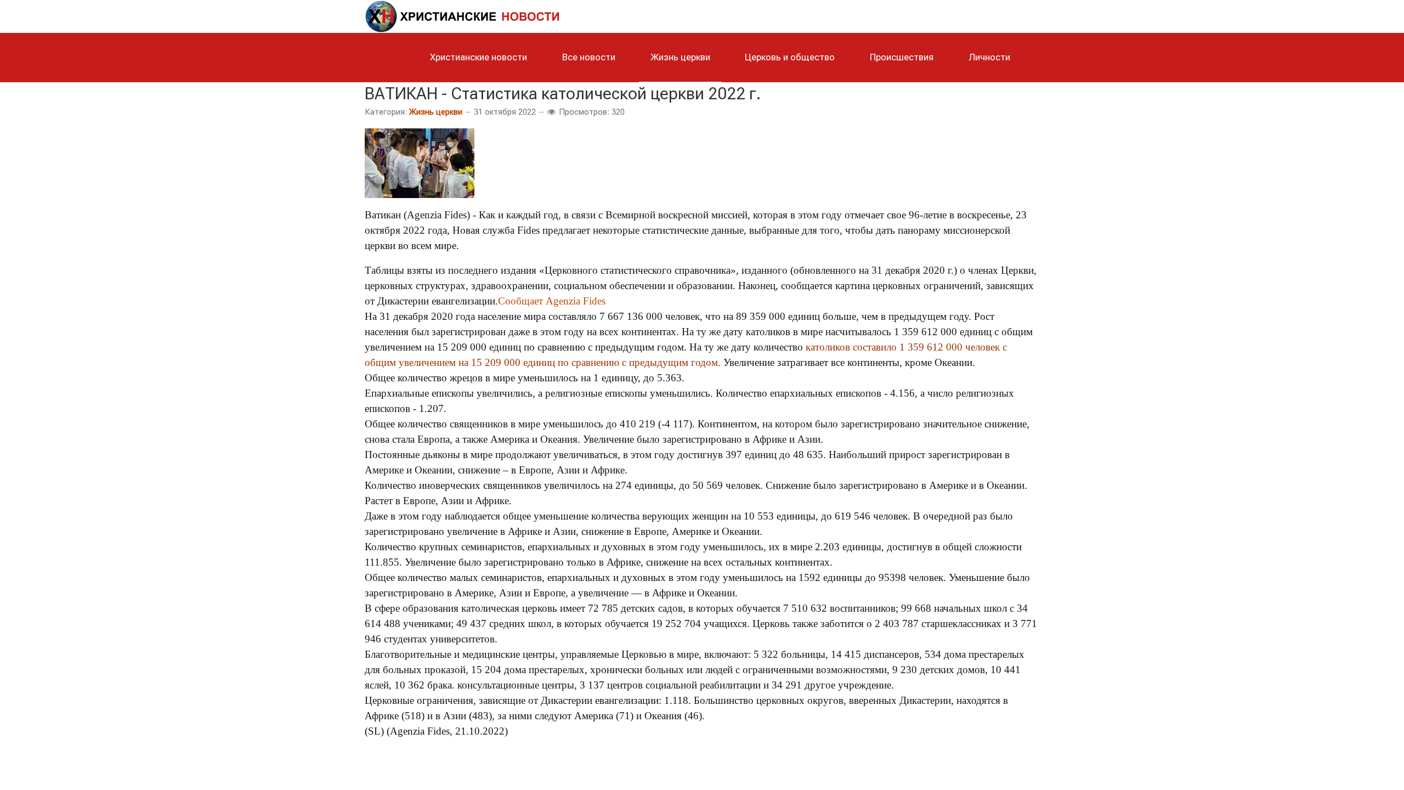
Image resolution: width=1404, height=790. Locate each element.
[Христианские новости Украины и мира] (463, 15)
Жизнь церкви (435, 112)
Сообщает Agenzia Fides (551, 301)
